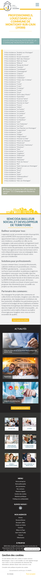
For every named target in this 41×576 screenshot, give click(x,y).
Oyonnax (20, 527)
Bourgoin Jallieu (20, 522)
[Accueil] (6, 6)
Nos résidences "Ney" (13, 149)
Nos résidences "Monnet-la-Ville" (16, 139)
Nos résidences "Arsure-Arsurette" (17, 57)
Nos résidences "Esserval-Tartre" (16, 99)
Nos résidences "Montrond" (15, 143)
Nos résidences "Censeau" (14, 67)
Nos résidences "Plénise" (13, 157)
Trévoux (20, 535)
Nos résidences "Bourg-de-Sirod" (16, 65)
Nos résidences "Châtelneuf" (15, 78)
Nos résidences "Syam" (13, 174)
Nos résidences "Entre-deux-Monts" (17, 94)
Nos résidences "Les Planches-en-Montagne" (20, 128)
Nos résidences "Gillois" (13, 107)
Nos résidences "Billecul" (14, 63)
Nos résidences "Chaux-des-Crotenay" (18, 80)
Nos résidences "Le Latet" (14, 115)
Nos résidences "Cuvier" (13, 90)
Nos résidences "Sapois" (13, 168)
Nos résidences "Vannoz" (14, 178)
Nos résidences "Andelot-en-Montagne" (19, 52)
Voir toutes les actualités (20, 408)
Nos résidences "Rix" (12, 164)
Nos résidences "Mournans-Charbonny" (19, 145)
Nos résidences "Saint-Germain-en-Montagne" (21, 166)
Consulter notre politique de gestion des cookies (15, 567)
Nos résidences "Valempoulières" (16, 176)
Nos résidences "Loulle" (13, 132)
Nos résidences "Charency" (14, 75)
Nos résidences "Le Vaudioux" (15, 120)
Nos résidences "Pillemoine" (15, 155)
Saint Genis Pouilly (20, 532)
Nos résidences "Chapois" (14, 73)
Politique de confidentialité (20, 499)
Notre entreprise (20, 481)
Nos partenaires (20, 486)
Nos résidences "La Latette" (14, 111)
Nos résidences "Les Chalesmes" (16, 124)
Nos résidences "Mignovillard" (16, 136)
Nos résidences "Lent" (13, 122)
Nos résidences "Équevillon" (15, 96)
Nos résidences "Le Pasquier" (15, 118)
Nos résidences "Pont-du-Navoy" (16, 162)
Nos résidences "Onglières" (14, 153)
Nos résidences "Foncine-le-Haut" (17, 103)
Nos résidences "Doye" (13, 92)
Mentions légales (20, 491)
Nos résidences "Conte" (13, 84)
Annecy (20, 517)
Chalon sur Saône (21, 525)
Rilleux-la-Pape (20, 530)
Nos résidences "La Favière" (15, 109)
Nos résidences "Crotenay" (14, 88)
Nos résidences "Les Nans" (14, 126)
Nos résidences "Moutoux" (14, 147)
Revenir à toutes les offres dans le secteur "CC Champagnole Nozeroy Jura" (19, 191)
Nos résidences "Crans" (13, 86)
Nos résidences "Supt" (13, 172)
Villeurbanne (20, 537)
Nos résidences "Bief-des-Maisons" (17, 59)
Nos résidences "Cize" (13, 82)
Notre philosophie (20, 484)
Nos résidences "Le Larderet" (15, 113)
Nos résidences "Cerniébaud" (15, 69)
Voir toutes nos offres (20, 320)
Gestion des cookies (20, 494)
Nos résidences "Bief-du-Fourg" (16, 61)
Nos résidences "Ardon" (13, 54)
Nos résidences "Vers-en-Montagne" (18, 181)
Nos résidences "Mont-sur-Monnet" (17, 141)
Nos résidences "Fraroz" (13, 105)
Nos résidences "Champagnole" (16, 71)
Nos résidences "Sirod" (13, 170)
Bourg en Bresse (20, 520)
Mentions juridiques (20, 496)
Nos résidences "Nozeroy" (14, 151)
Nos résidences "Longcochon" (15, 130)
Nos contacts (20, 489)
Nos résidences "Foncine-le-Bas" (16, 101)
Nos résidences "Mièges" (14, 134)
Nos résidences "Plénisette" (14, 160)
